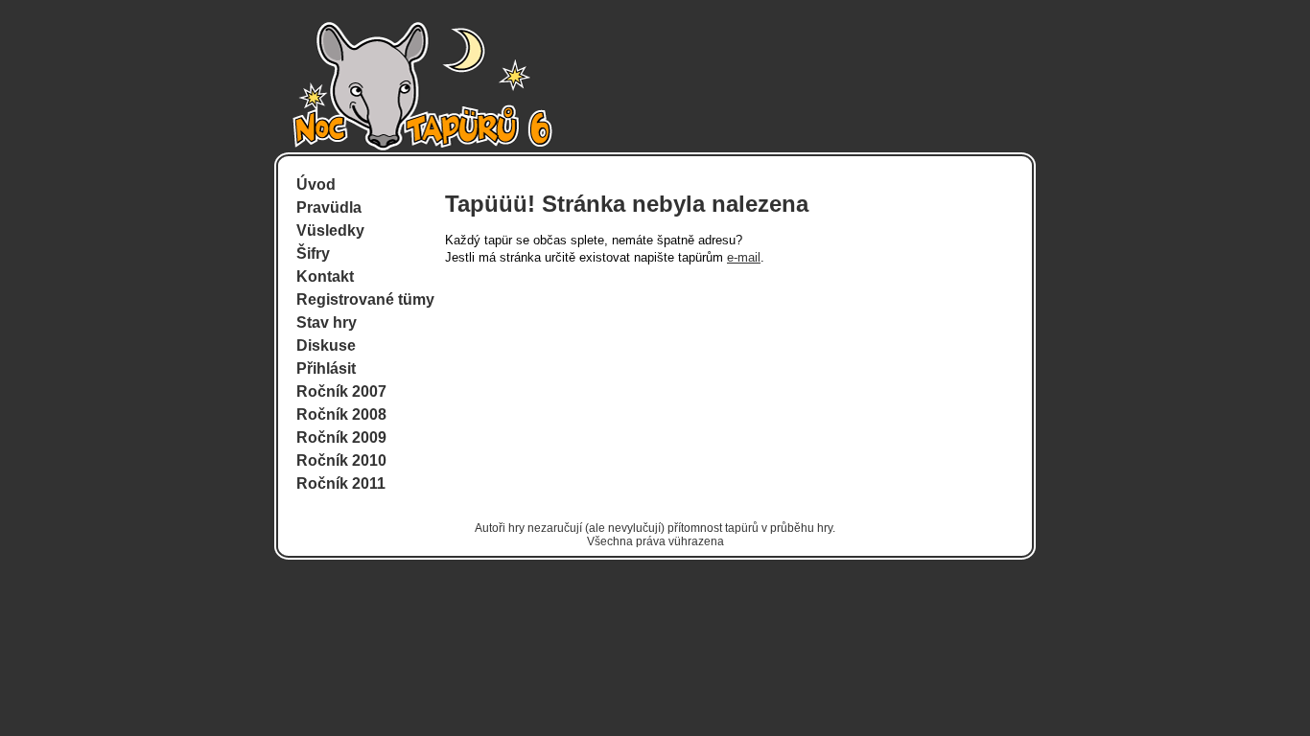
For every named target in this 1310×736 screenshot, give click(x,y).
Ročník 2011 (341, 483)
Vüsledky (330, 230)
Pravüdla (329, 207)
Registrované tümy (365, 299)
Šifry (313, 253)
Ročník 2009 (341, 437)
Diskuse (326, 345)
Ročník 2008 (341, 414)
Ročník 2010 (341, 460)
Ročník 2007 (341, 391)
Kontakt (325, 276)
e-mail (743, 257)
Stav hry (326, 322)
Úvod (316, 184)
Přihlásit (326, 368)
